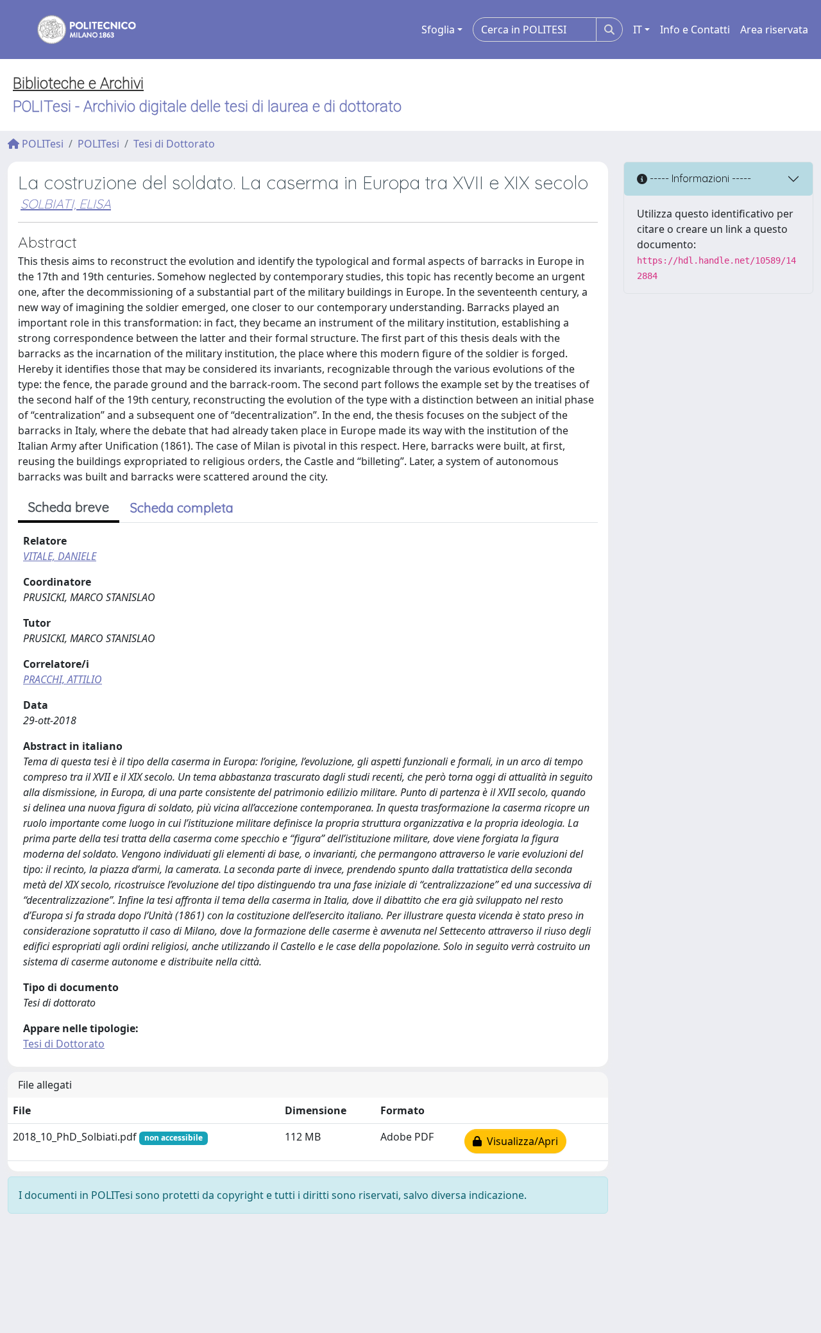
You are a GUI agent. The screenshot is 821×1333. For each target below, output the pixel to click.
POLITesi (41, 144)
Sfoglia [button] (438, 29)
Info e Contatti (695, 29)
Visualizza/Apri (520, 1141)
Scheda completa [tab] (181, 508)
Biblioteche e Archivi (78, 83)
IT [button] (637, 29)
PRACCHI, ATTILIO (62, 679)
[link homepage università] (78, 29)
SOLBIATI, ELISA (66, 204)
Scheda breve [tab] (68, 507)
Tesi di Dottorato (174, 144)
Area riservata (774, 29)
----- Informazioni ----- (699, 178)
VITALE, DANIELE (59, 556)
